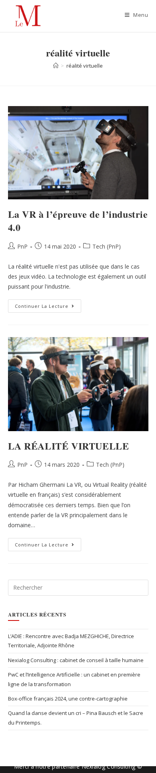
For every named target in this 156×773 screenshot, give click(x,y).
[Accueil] (55, 65)
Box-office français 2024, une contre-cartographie (68, 698)
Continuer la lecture (48, 304)
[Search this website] (78, 587)
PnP (22, 246)
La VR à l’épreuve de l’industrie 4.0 (78, 221)
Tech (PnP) (106, 246)
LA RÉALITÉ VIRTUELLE (68, 446)
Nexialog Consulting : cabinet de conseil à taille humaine (76, 660)
